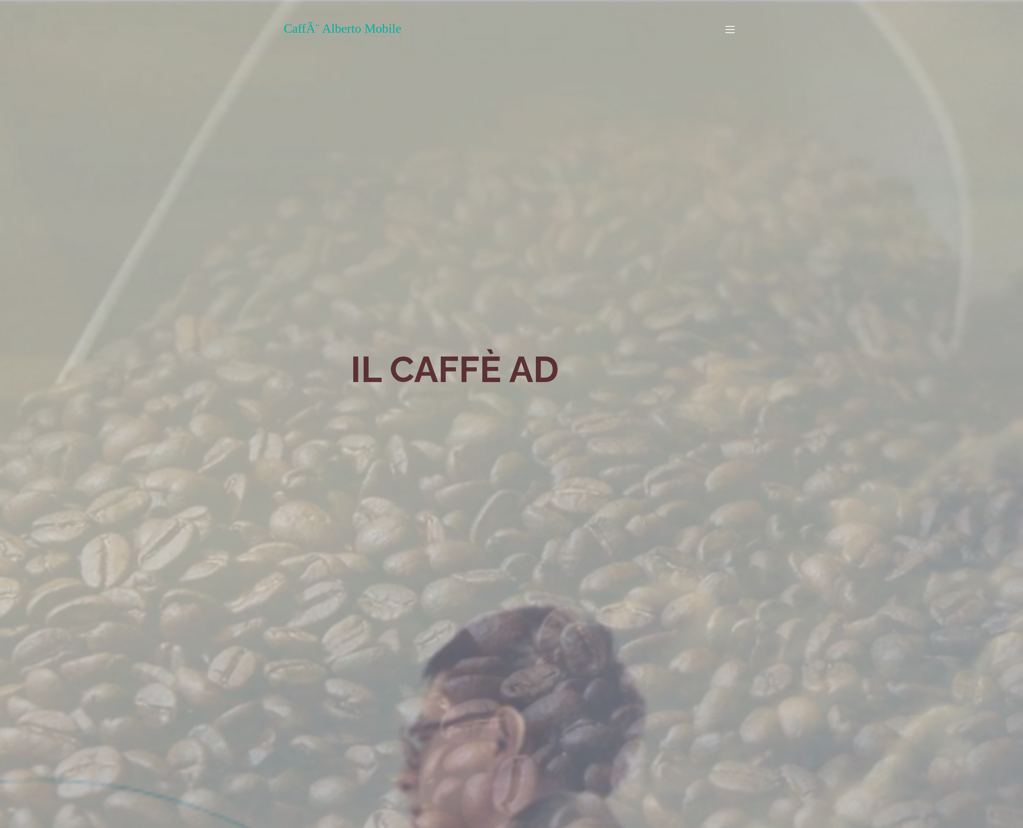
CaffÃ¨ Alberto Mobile (342, 28)
